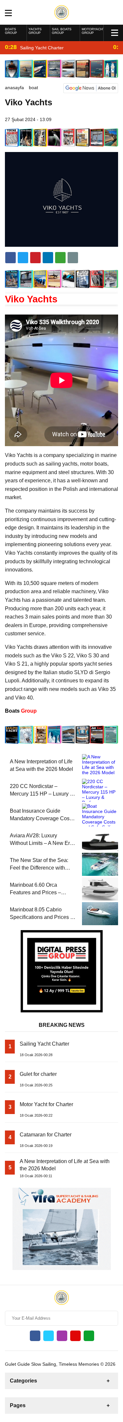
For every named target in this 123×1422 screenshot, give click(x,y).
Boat (33, 87)
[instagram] (62, 1336)
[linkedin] (35, 258)
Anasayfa (14, 87)
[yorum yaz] (72, 258)
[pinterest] (47, 258)
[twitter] (23, 258)
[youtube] (75, 1336)
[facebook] (10, 258)
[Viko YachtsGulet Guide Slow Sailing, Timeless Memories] (61, 11)
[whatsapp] (89, 1336)
